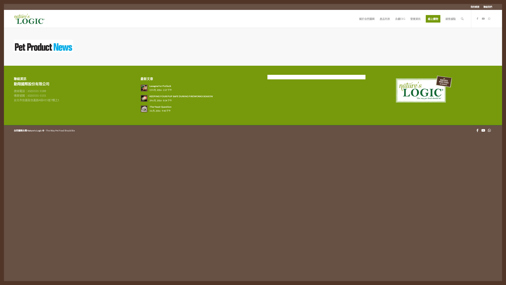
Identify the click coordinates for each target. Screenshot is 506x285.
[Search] (462, 19)
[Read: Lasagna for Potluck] (144, 88)
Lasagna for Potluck (160, 86)
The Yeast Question (160, 106)
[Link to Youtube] (483, 19)
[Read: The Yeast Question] (144, 108)
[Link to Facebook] (477, 19)
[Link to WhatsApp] (489, 19)
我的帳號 (475, 7)
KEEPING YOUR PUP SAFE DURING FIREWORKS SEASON (181, 96)
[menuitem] (475, 7)
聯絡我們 (487, 7)
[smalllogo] (33, 19)
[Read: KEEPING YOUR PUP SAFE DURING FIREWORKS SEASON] (144, 98)
